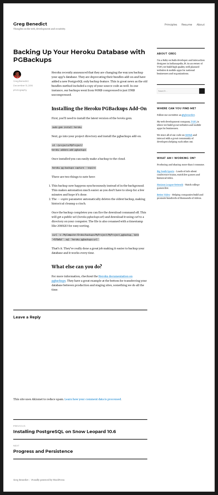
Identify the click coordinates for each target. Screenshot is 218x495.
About (201, 24)
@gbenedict (188, 115)
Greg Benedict (30, 24)
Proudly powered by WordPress (47, 480)
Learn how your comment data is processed (92, 399)
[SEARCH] (202, 91)
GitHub (188, 135)
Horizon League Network (170, 184)
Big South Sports (165, 171)
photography (20, 90)
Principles (171, 24)
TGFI (193, 121)
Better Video (163, 194)
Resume (186, 24)
